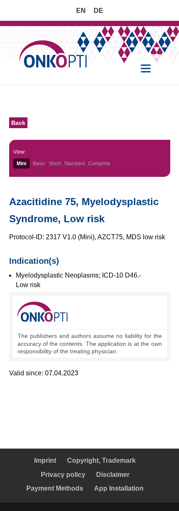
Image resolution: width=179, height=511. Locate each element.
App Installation (119, 488)
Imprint (45, 460)
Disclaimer (112, 474)
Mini (21, 163)
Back (18, 122)
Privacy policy (63, 474)
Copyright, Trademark (101, 460)
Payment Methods (54, 488)
